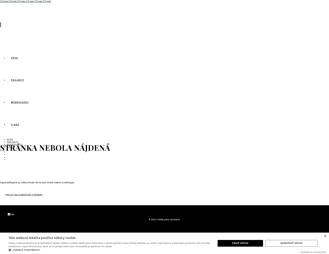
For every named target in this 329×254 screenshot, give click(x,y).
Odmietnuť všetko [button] (291, 243)
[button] (109, 249)
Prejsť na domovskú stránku (24, 195)
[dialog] (164, 243)
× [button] (325, 236)
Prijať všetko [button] (240, 243)
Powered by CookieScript (313, 252)
